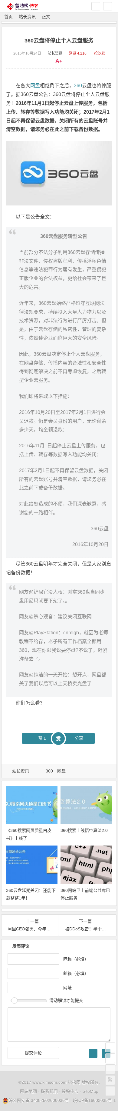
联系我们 (49, 1091)
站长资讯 (27, 16)
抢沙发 (99, 53)
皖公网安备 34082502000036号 (38, 1100)
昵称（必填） (76, 958)
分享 (79, 738)
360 (78, 85)
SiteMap (90, 1091)
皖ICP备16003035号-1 (94, 1100)
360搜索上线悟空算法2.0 (84, 830)
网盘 (35, 85)
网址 (67, 987)
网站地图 (28, 1091)
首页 (8, 16)
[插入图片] (93, 1053)
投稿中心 (70, 1091)
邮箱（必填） (76, 973)
